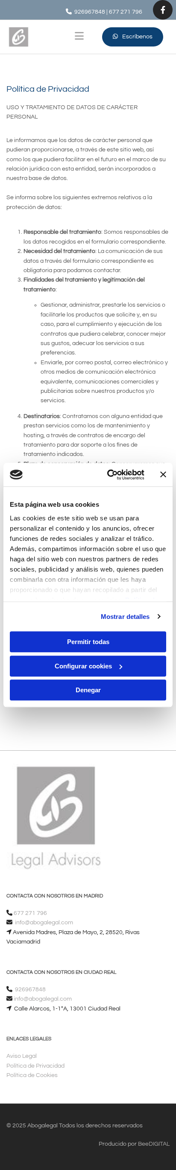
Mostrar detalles (125, 616)
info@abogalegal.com (43, 923)
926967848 (30, 990)
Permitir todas (88, 641)
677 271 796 (125, 12)
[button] (132, 36)
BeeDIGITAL (154, 1144)
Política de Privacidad (35, 1066)
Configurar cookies (83, 666)
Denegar (88, 690)
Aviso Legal (21, 1056)
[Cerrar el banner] (163, 475)
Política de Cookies (32, 1075)
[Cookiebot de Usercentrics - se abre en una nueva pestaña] (108, 474)
